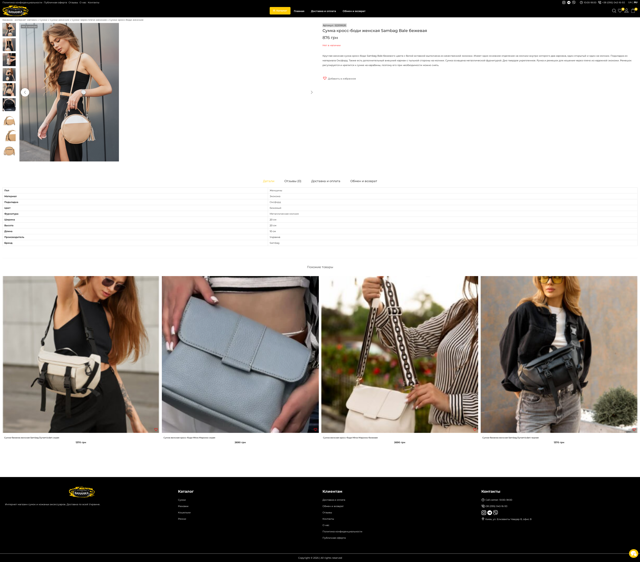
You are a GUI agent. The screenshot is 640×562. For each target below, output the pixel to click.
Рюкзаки (183, 506)
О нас (83, 2)
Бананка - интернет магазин (19, 19)
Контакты (93, 2)
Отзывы (73, 2)
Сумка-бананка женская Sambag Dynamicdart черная (510, 437)
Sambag (275, 242)
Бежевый (275, 207)
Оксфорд (275, 202)
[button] (339, 78)
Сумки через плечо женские (89, 19)
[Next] (312, 92)
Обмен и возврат (363, 181)
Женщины (276, 190)
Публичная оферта (55, 2)
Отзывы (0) (292, 181)
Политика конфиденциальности (22, 2)
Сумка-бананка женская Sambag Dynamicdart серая (31, 437)
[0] (620, 11)
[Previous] (25, 92)
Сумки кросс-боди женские (126, 19)
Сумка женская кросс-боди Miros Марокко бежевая (350, 437)
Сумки (43, 19)
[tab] (268, 181)
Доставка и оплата (325, 181)
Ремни (182, 518)
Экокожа (275, 196)
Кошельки (184, 512)
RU (636, 2)
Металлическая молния (284, 213)
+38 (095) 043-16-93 (613, 2)
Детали (268, 181)
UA (630, 2)
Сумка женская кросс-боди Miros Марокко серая (189, 437)
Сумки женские (59, 19)
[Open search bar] (614, 11)
